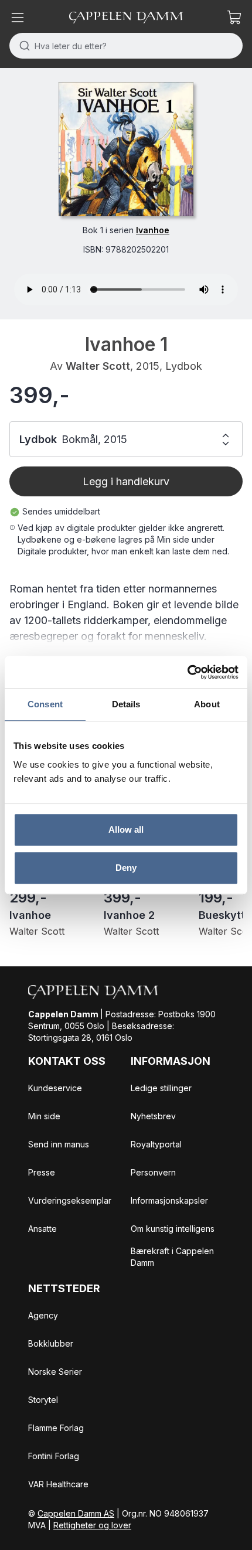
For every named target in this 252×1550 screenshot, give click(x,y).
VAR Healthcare (58, 1484)
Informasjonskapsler (169, 1200)
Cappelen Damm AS (76, 1513)
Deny (126, 868)
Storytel (43, 1400)
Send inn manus (58, 1144)
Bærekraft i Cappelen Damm (172, 1257)
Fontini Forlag (53, 1456)
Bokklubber (50, 1343)
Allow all (126, 829)
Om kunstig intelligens (172, 1229)
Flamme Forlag (56, 1428)
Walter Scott (98, 366)
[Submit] (22, 46)
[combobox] (126, 46)
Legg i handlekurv (126, 481)
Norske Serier (55, 1372)
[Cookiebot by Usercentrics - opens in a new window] (187, 672)
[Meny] (17, 17)
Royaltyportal (156, 1144)
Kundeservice (55, 1088)
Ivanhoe (152, 230)
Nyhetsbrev (153, 1116)
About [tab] (207, 704)
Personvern (153, 1172)
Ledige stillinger (161, 1088)
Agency (43, 1315)
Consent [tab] (45, 704)
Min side (44, 1116)
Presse (41, 1172)
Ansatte (42, 1229)
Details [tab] (126, 704)
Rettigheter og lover (92, 1525)
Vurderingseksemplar (69, 1200)
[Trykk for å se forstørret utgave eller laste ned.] (126, 149)
